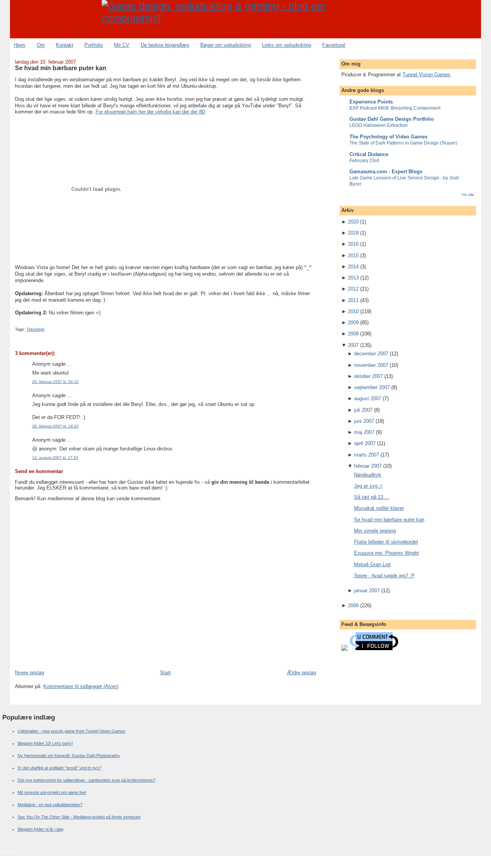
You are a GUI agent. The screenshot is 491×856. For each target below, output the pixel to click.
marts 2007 (366, 455)
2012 (353, 289)
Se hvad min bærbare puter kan (60, 67)
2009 (353, 322)
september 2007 (372, 387)
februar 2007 (368, 466)
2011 (353, 300)
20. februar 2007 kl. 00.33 (55, 382)
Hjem (19, 45)
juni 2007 (364, 421)
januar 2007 (367, 590)
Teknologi (35, 329)
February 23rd (364, 160)
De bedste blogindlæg (165, 45)
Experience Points (371, 102)
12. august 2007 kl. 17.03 (55, 457)
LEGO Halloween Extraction (378, 125)
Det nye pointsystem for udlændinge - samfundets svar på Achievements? (86, 780)
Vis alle (467, 194)
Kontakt (64, 45)
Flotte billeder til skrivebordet (386, 542)
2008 (353, 334)
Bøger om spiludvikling (225, 45)
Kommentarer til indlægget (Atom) (81, 686)
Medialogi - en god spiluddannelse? (50, 804)
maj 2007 (364, 432)
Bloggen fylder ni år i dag (40, 829)
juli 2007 (363, 410)
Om (41, 45)
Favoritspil (333, 45)
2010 (353, 311)
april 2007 (365, 443)
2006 (353, 605)
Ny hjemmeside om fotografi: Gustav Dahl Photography (69, 755)
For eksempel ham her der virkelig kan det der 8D (150, 112)
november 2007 (371, 365)
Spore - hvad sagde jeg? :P (384, 575)
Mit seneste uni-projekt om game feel (52, 792)
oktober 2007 (368, 376)
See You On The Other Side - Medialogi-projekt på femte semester (79, 817)
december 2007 (371, 354)
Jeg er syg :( (368, 486)
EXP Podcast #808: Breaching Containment (394, 108)
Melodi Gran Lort (372, 564)
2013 (353, 278)
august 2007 (367, 398)
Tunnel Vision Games (426, 74)
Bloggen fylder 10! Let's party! (45, 743)
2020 (353, 222)
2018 (353, 233)
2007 (353, 345)
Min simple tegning (375, 531)
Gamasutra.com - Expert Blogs (385, 171)
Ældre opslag (301, 672)
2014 (353, 266)
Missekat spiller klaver (379, 508)
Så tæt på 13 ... (371, 497)
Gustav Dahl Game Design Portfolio (391, 119)
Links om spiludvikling (286, 45)
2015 (353, 255)
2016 (353, 244)
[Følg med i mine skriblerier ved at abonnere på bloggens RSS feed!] (344, 649)
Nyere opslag (29, 672)
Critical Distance (368, 154)
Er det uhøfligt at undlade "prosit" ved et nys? (59, 768)
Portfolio (93, 45)
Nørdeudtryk (367, 475)
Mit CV (121, 45)
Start (165, 672)
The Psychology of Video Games (388, 137)
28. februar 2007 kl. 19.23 (55, 426)
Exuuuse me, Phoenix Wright (386, 553)
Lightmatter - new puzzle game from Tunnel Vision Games (71, 731)
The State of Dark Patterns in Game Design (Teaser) (403, 143)
